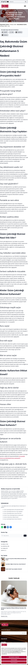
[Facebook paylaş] (11, 527)
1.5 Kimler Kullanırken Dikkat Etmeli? (10, 517)
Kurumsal (4, 639)
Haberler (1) (3, 550)
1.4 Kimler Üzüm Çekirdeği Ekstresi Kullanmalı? (12, 515)
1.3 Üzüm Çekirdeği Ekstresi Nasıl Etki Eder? (12, 513)
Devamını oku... (4, 616)
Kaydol (24, 633)
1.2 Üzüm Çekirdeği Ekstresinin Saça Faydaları (12, 511)
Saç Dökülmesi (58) (5, 546)
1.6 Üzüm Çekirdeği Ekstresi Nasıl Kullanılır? (12, 519)
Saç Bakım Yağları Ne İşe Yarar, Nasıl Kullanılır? (16, 564)
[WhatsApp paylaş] (2, 527)
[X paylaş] (5, 527)
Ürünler (3, 642)
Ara (25, 535)
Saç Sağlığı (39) (4, 548)
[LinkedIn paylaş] (8, 527)
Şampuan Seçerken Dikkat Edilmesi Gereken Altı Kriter (16, 559)
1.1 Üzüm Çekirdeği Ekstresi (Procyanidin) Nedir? (13, 509)
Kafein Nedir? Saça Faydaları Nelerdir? (14, 569)
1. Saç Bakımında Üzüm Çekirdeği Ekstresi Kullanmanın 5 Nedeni (13, 506)
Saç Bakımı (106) (4, 544)
